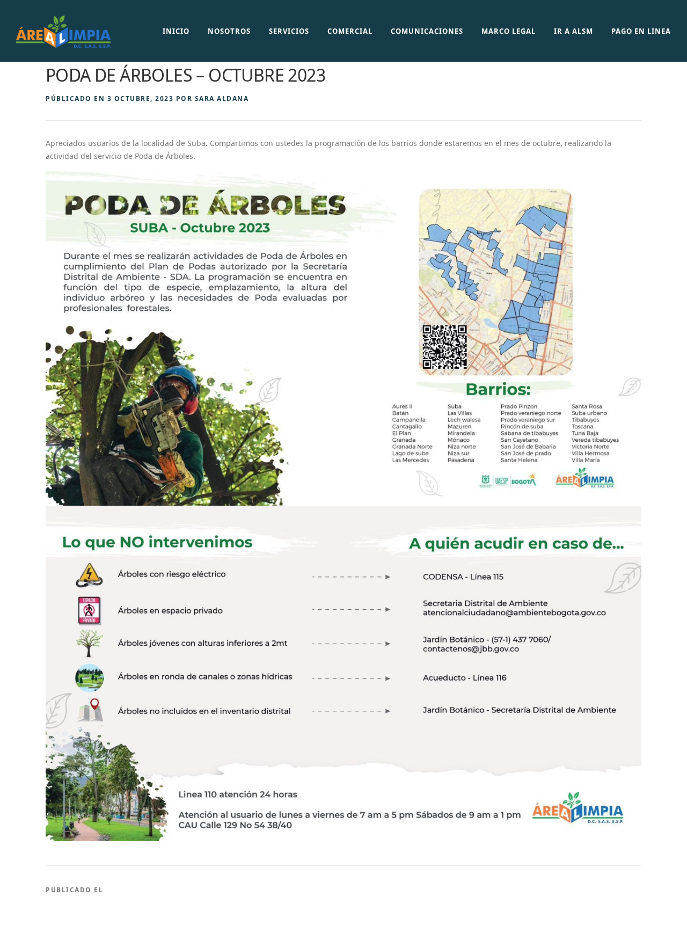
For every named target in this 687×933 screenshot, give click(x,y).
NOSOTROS (229, 31)
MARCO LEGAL (508, 31)
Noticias (125, 889)
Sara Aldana (222, 98)
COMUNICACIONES (427, 31)
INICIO (176, 31)
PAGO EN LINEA (641, 31)
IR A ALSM (573, 31)
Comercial (349, 31)
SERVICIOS (289, 31)
